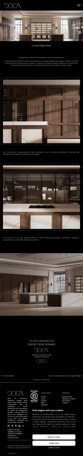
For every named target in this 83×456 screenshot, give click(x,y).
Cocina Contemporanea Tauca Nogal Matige (64, 376)
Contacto (41, 361)
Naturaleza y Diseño (68, 399)
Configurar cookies (54, 447)
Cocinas (43, 397)
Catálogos (44, 405)
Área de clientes (13, 445)
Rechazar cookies (54, 437)
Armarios (44, 401)
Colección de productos (41, 379)
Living (43, 399)
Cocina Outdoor (8, 376)
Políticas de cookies (30, 447)
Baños (43, 403)
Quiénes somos (67, 397)
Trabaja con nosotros (26, 445)
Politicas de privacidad (15, 447)
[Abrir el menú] (78, 5)
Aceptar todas (54, 443)
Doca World (66, 401)
